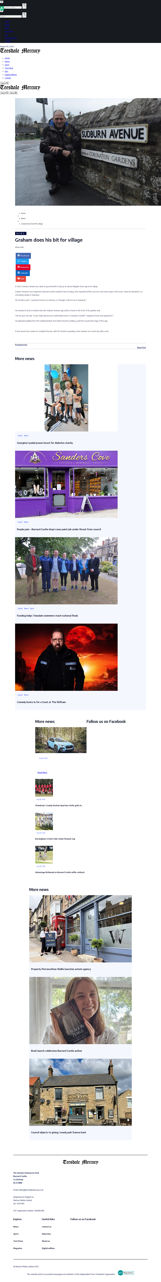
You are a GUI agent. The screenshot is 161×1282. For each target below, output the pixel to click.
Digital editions (11, 74)
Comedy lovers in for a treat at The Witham (41, 701)
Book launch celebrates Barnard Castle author (56, 1050)
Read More (42, 772)
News (7, 61)
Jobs (6, 71)
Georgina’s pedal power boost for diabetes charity (45, 442)
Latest (20, 436)
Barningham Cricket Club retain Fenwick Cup (55, 839)
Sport (7, 65)
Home (7, 58)
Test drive (9, 68)
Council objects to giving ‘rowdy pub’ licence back (58, 1132)
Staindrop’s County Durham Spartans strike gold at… (59, 805)
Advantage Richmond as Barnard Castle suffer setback (60, 872)
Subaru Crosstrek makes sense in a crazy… (61, 765)
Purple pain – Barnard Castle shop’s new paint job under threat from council (59, 529)
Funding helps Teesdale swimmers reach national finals (47, 615)
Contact (8, 78)
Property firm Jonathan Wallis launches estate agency (61, 968)
